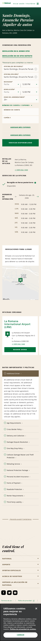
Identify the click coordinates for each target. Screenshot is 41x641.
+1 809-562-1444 (21, 170)
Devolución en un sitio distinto (17, 56)
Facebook (3, 592)
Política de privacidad (25, 601)
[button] (24, 3)
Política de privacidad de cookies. (22, 629)
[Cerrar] (36, 608)
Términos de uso (6, 601)
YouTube (15, 592)
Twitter (9, 592)
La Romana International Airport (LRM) (17, 324)
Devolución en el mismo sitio (16, 51)
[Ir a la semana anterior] (16, 197)
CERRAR (20, 635)
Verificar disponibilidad (20, 143)
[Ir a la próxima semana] (38, 197)
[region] (20, 622)
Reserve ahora (20, 350)
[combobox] (11, 83)
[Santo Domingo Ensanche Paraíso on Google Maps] (20, 283)
